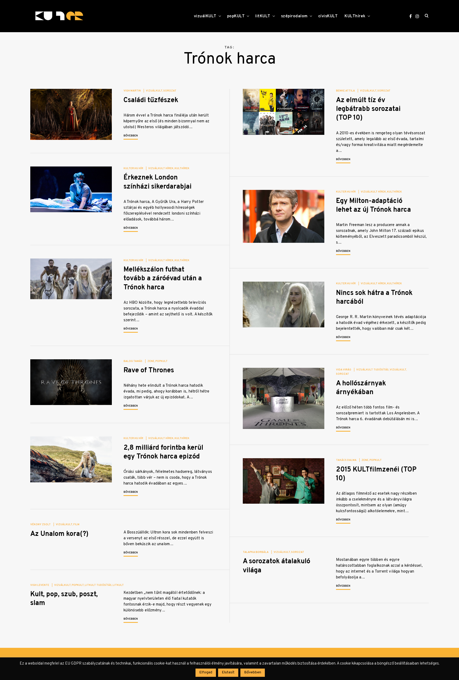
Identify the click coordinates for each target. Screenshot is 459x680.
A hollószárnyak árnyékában (361, 388)
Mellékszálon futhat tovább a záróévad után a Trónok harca (163, 278)
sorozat (169, 91)
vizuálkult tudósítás (372, 370)
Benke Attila (345, 91)
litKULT (262, 16)
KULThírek (355, 16)
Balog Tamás (133, 361)
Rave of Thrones (149, 370)
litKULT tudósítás (98, 585)
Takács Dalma (346, 460)
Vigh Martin (132, 91)
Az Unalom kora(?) (59, 534)
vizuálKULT (205, 16)
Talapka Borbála (256, 552)
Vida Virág (343, 370)
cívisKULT (328, 16)
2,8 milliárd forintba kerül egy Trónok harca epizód (163, 452)
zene (150, 361)
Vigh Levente (39, 585)
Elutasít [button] (228, 672)
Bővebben (131, 135)
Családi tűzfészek (151, 100)
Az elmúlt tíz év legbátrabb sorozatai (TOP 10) (368, 109)
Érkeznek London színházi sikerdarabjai (158, 182)
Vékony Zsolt (40, 524)
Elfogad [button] (205, 672)
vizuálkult (154, 91)
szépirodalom (294, 16)
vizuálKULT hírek (160, 168)
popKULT (236, 16)
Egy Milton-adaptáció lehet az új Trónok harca (373, 205)
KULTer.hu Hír (133, 168)
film (76, 524)
